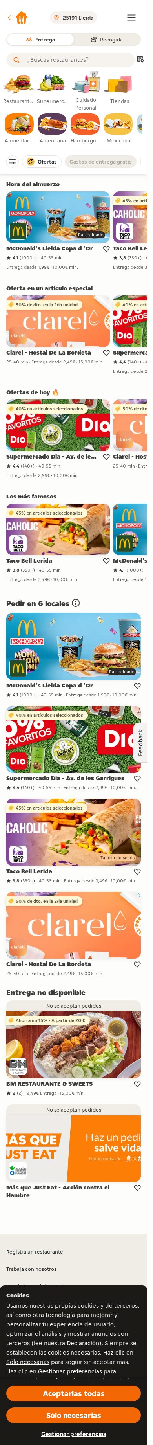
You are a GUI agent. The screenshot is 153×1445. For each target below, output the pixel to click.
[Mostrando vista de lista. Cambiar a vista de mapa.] (140, 60)
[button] (17, 17)
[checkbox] (20, 128)
